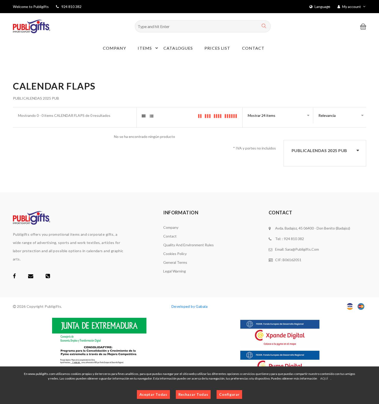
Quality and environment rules (188, 245)
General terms (175, 262)
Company (114, 48)
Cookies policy (175, 253)
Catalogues (178, 48)
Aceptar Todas (153, 394)
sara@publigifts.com (302, 249)
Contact (253, 48)
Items (145, 48)
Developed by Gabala (189, 306)
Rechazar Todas (193, 394)
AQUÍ (324, 378)
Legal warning (174, 271)
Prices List (217, 48)
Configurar (229, 394)
